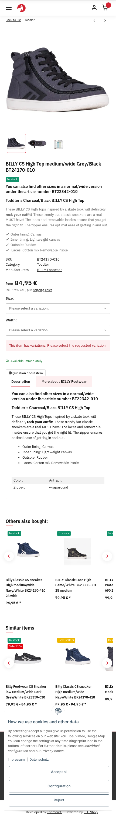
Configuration (59, 786)
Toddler (43, 264)
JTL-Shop (91, 812)
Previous (9, 556)
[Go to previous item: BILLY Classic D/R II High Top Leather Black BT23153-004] (94, 21)
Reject (59, 800)
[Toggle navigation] (9, 8)
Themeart (54, 812)
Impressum (16, 759)
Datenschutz (39, 759)
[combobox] (58, 308)
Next (107, 556)
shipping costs (42, 290)
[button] (94, 8)
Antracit (55, 480)
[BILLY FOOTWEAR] (21, 8)
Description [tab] (20, 381)
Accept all (59, 772)
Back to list (13, 20)
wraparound (58, 487)
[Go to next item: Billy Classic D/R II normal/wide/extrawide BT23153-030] (105, 21)
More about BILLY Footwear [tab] (64, 381)
